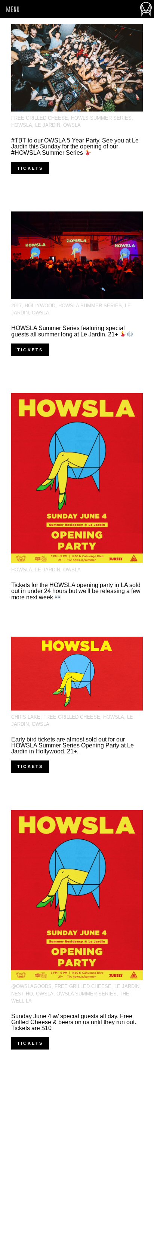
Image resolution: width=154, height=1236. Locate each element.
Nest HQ (22, 994)
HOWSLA (21, 125)
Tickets (30, 168)
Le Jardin (47, 125)
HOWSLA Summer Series (90, 305)
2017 (16, 305)
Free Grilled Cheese (39, 118)
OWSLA (72, 125)
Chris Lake (25, 717)
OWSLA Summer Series (86, 994)
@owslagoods (31, 986)
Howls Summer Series (101, 118)
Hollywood (40, 305)
